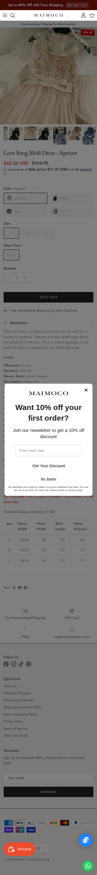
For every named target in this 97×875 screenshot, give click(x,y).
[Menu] (5, 15)
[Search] (15, 15)
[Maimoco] (48, 15)
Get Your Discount (48, 466)
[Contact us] (88, 866)
